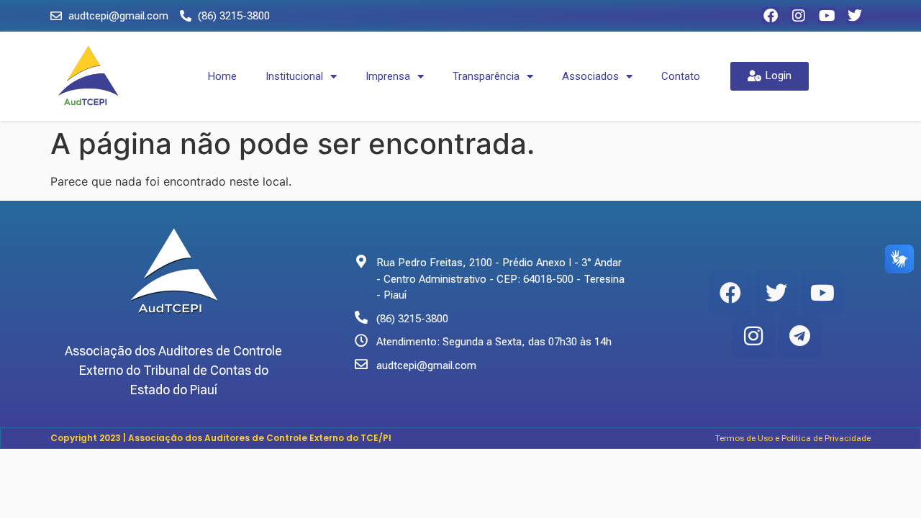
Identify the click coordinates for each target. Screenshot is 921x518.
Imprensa (388, 76)
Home (222, 76)
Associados (590, 76)
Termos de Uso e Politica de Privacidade (793, 438)
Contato (680, 76)
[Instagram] (798, 15)
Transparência (486, 76)
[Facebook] (770, 15)
